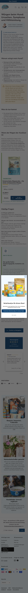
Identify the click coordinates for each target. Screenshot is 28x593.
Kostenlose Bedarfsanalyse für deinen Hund (14, 311)
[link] (14, 288)
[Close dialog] (25, 277)
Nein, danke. (14, 315)
